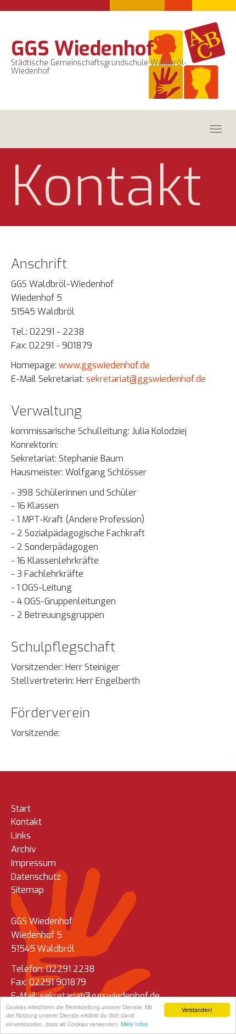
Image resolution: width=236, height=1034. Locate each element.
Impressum (33, 863)
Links (21, 835)
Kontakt (26, 822)
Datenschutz (36, 877)
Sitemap (27, 890)
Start (21, 808)
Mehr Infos (134, 1024)
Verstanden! (197, 1009)
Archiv (23, 849)
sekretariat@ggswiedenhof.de (146, 379)
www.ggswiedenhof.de (104, 365)
